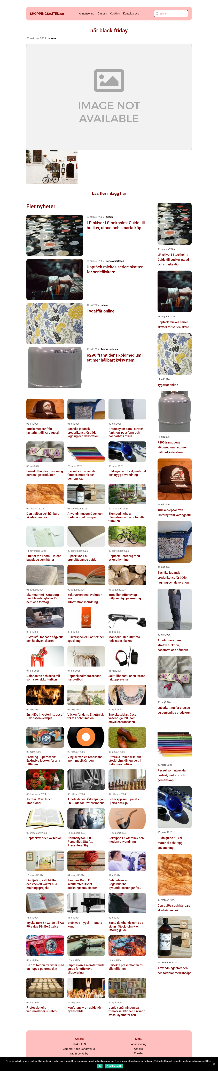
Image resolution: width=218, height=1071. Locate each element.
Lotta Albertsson (115, 261)
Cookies (115, 13)
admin (52, 38)
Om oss (102, 13)
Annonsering (86, 13)
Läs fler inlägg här (109, 193)
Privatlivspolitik (113, 1066)
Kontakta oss (131, 13)
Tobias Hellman (109, 349)
